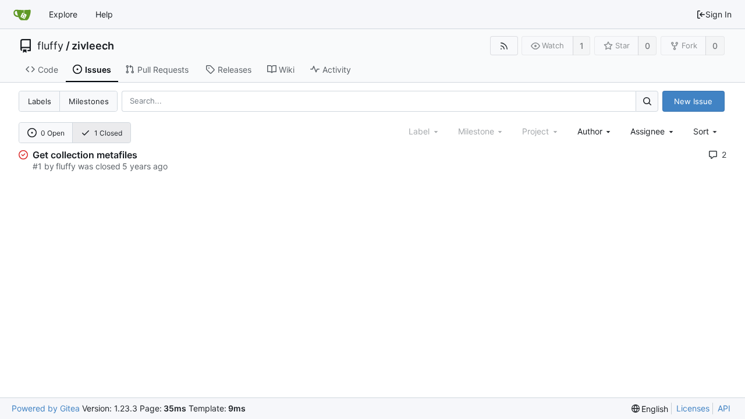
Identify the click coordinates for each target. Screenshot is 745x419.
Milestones (89, 101)
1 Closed (108, 133)
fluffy (50, 46)
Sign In (718, 14)
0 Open (53, 133)
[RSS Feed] (503, 45)
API (724, 408)
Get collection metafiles (85, 155)
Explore (63, 14)
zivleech (93, 46)
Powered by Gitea (46, 408)
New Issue (693, 101)
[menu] (706, 131)
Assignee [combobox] (647, 131)
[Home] (22, 14)
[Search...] (647, 101)
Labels (39, 101)
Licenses (692, 408)
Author (589, 131)
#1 (37, 166)
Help (104, 14)
